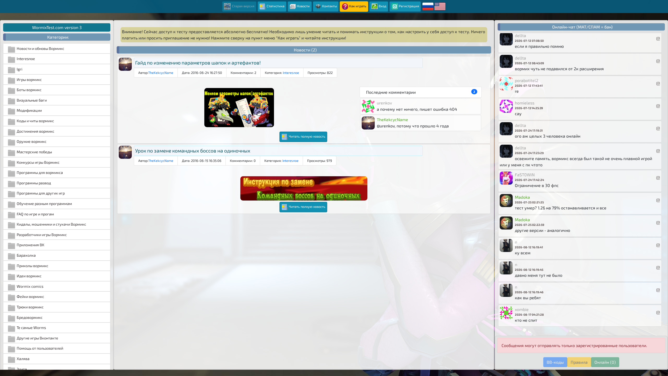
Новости (303, 6)
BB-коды (555, 362)
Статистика (275, 6)
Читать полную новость (307, 136)
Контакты (329, 6)
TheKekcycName (160, 72)
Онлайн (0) (605, 362)
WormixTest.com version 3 (57, 27)
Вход (382, 6)
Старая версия (242, 6)
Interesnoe (291, 72)
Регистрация (409, 6)
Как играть (357, 6)
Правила (579, 362)
